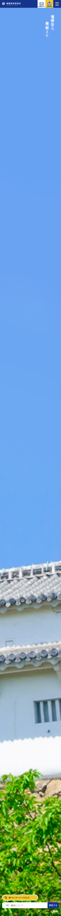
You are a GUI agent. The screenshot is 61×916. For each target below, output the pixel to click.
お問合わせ (41, 6)
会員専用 (49, 6)
